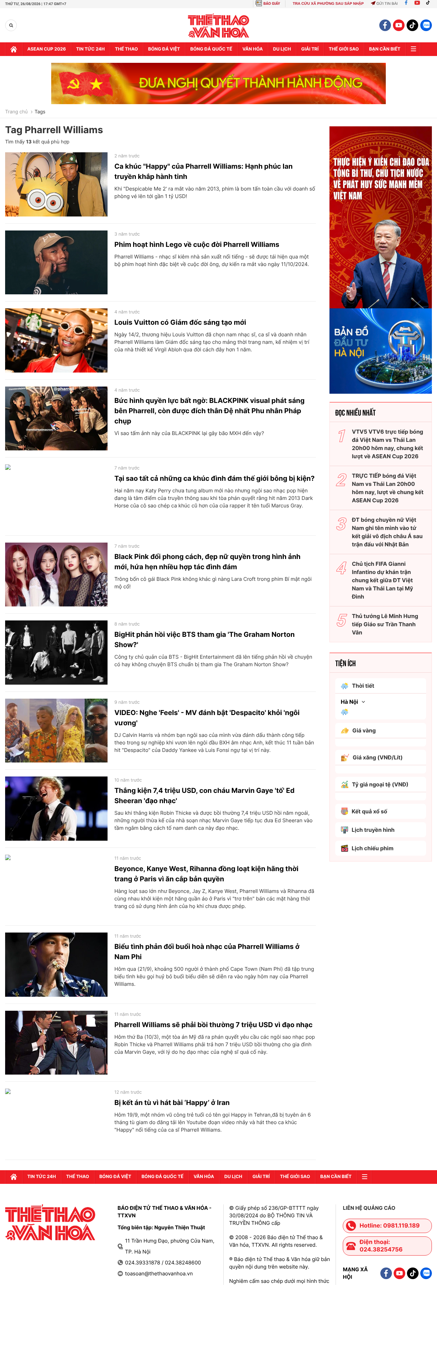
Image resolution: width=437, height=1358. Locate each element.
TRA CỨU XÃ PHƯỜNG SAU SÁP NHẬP (328, 4)
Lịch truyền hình (373, 829)
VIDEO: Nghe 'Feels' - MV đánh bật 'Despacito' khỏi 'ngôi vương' (207, 718)
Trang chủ (16, 112)
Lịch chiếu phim (373, 848)
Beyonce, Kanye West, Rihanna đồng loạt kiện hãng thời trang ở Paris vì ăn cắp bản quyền (206, 874)
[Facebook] (406, 4)
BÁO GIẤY (272, 3)
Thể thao (126, 49)
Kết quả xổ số (369, 811)
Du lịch (282, 49)
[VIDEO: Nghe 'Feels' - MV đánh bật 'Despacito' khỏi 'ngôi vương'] (56, 731)
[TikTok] (429, 4)
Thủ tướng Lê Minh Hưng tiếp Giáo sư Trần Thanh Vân (385, 624)
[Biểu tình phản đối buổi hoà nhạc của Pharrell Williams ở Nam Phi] (56, 965)
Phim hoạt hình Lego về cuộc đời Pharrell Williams (196, 244)
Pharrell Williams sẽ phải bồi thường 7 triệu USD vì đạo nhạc (213, 1025)
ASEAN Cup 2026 (46, 49)
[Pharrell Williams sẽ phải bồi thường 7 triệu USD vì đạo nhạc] (56, 1043)
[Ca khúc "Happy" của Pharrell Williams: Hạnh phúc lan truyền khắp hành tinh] (56, 184)
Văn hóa (252, 49)
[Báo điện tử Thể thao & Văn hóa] (218, 25)
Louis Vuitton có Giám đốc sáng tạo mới (180, 322)
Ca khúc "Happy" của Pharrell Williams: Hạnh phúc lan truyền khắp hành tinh (203, 171)
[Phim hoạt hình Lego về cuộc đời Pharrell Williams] (56, 262)
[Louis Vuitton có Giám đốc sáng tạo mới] (56, 340)
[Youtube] (417, 4)
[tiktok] (412, 25)
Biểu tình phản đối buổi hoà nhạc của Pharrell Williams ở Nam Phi (206, 951)
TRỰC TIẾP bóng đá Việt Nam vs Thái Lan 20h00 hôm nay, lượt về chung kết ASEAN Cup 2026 (388, 488)
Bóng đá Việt (164, 49)
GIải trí (310, 49)
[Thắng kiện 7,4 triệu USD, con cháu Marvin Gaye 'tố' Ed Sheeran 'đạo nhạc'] (56, 808)
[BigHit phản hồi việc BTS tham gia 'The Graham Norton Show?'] (56, 652)
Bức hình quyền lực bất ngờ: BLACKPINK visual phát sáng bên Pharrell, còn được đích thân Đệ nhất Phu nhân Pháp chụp (209, 410)
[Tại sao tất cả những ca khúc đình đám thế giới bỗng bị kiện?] (56, 496)
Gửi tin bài (386, 4)
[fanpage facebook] (385, 25)
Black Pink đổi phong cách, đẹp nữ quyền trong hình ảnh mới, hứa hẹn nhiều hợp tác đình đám (207, 561)
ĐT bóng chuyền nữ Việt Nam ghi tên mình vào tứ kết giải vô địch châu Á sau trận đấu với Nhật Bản (387, 532)
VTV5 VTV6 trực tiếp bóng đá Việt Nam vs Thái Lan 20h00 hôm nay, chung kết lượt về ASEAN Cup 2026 (387, 444)
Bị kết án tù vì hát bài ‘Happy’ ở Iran (172, 1102)
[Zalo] (426, 25)
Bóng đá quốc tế (211, 49)
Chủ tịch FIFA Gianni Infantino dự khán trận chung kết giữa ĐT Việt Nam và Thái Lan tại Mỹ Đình (382, 580)
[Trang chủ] (13, 49)
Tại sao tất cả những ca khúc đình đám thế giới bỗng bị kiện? (214, 478)
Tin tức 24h (90, 49)
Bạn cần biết (384, 49)
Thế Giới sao (344, 49)
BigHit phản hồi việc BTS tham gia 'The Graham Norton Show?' (204, 639)
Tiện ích (345, 663)
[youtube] (399, 25)
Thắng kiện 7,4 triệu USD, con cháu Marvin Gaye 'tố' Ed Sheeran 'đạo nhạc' (204, 795)
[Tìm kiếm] (11, 25)
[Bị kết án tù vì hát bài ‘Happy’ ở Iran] (56, 1121)
